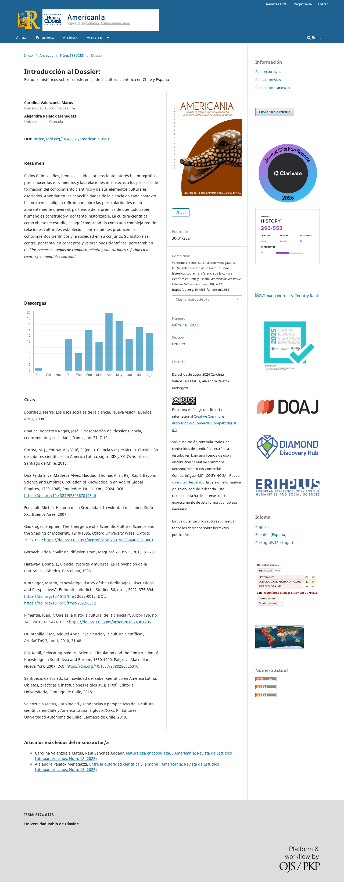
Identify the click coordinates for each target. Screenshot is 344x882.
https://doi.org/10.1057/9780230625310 (102, 666)
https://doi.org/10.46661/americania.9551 (71, 138)
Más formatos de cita (192, 299)
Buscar (317, 37)
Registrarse (303, 4)
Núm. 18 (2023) (72, 55)
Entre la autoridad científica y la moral (124, 764)
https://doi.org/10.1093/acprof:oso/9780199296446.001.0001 (98, 539)
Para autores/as (268, 79)
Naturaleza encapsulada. (149, 753)
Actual (21, 37)
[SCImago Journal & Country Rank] (287, 295)
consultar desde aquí (188, 482)
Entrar (323, 4)
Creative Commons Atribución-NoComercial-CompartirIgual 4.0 (204, 423)
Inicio (28, 55)
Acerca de (96, 37)
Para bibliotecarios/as (272, 87)
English (262, 526)
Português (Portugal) (274, 542)
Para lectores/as (268, 71)
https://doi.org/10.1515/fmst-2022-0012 (60, 603)
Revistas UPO (277, 4)
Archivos (70, 37)
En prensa (45, 37)
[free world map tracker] (279, 647)
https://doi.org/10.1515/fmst (50, 596)
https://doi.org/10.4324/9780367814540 (60, 495)
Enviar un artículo (275, 111)
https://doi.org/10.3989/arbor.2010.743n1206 (110, 621)
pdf (183, 212)
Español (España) (270, 534)
